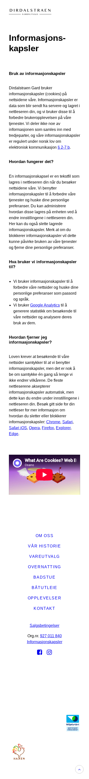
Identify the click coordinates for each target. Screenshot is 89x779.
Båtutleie (44, 588)
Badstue (44, 577)
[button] (76, 12)
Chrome (53, 422)
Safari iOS (18, 428)
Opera (34, 428)
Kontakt (44, 608)
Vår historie (44, 546)
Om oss (45, 536)
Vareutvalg (44, 556)
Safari (67, 422)
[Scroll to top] (79, 769)
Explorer (63, 428)
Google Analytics (45, 305)
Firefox (48, 428)
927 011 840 (51, 636)
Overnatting (44, 567)
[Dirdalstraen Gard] (15, 12)
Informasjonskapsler (44, 642)
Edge (13, 434)
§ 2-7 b (64, 147)
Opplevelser (45, 598)
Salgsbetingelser (44, 625)
